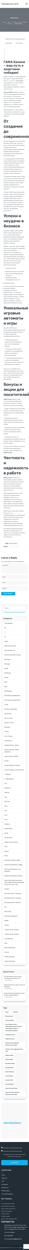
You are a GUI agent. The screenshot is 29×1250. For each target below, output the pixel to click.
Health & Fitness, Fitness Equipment (15, 39)
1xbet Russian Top (9, 650)
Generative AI (8, 740)
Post (5, 846)
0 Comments (19, 43)
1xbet (7, 1012)
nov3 (5, 815)
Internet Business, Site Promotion (14, 770)
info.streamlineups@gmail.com (13, 1239)
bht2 (5, 682)
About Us (4, 1178)
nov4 (5, 819)
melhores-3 (7, 788)
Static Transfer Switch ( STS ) (8, 1208)
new (5, 797)
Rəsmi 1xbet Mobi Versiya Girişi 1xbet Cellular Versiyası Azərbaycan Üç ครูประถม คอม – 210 (14, 882)
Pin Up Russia (8, 837)
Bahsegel (7, 664)
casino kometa (9, 1020)
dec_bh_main (8, 718)
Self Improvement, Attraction (12, 893)
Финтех (6, 952)
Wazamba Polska (10, 1063)
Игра (5, 943)
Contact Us (14, 1162)
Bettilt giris (7, 673)
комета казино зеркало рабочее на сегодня (12, 1093)
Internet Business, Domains (12, 765)
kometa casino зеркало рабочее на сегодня (12, 1044)
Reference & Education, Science (13, 876)
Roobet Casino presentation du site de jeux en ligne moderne (14, 994)
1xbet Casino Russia (10, 646)
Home (4, 22)
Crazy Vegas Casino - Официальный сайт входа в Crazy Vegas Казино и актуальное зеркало (13, 1027)
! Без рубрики (8, 623)
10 (5, 637)
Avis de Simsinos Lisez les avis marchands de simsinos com (12, 977)
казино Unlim (9, 1080)
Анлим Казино (9, 1067)
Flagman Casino (10, 1039)
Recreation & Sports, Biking (12, 860)
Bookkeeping (8, 691)
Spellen (6, 920)
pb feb (6, 833)
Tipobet (6, 925)
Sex (5, 907)
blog (5, 686)
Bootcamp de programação (12, 695)
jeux (5, 783)
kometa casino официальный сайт (14, 1050)
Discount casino (9, 722)
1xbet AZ (15, 1012)
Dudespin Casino (10, 1034)
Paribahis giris (8, 828)
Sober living (7, 911)
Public (6, 855)
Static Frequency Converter (8, 1206)
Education (7, 727)
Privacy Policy (6, 1191)
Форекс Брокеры (9, 956)
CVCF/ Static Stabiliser (6, 1211)
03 (5, 628)
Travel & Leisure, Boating (11, 934)
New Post (7, 801)
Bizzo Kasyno (9, 1016)
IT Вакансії (7, 774)
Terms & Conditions (7, 1194)
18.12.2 (6, 641)
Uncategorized (8, 938)
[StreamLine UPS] (9, 4)
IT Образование (9, 779)
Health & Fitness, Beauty (11, 745)
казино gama (19, 80)
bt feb (6, 704)
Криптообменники (9, 947)
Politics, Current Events (11, 842)
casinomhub (7, 713)
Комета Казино (9, 1072)
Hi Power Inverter (5, 1213)
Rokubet (6, 889)
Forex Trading (8, 736)
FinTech (6, 731)
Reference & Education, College (13, 864)
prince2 (6, 851)
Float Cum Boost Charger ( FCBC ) (9, 1218)
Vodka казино (9, 1055)
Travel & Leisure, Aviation (11, 929)
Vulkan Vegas (9, 1059)
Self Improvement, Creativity (12, 902)
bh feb (6, 677)
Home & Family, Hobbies (11, 756)
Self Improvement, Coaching (12, 898)
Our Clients (5, 1184)
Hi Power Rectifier (5, 1216)
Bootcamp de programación (12, 700)
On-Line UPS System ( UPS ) (7, 1203)
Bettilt (6, 668)
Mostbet (6, 792)
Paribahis (7, 824)
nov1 (5, 810)
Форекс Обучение (9, 961)
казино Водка (9, 1084)
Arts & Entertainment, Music (12, 655)
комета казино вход (11, 1088)
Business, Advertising (10, 709)
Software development (11, 916)
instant (6, 761)
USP (3, 1181)
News (6, 806)
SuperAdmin (8, 43)
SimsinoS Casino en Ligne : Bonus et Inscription (14, 985)
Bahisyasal (7, 659)
